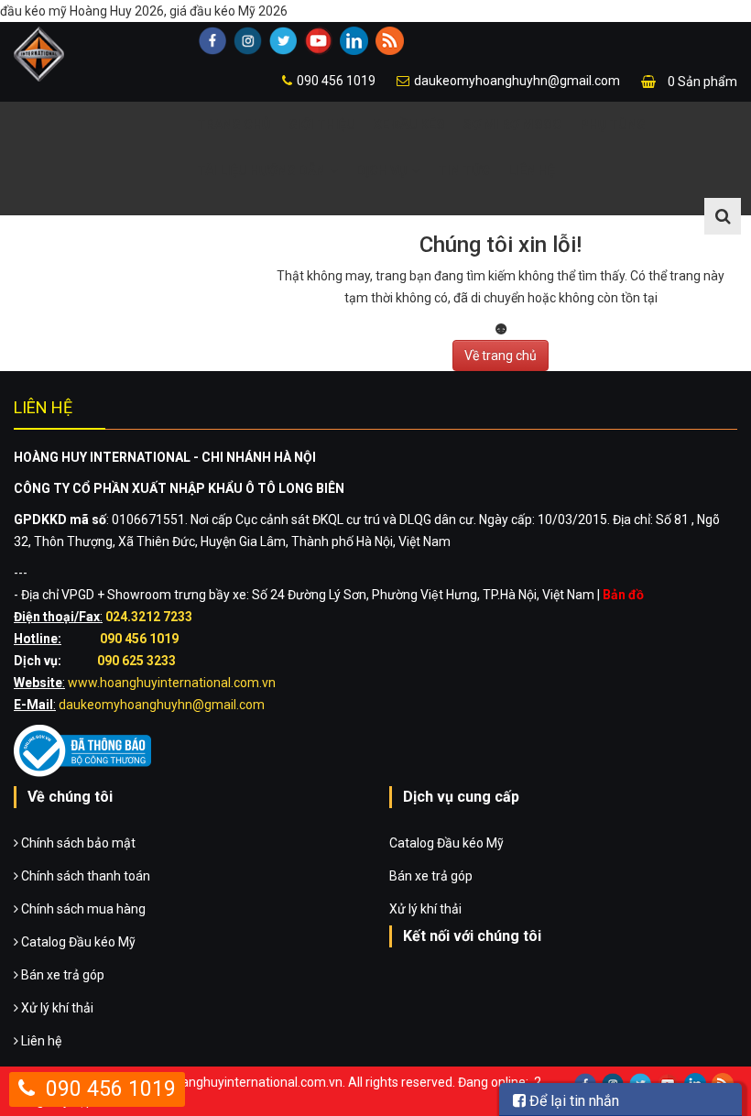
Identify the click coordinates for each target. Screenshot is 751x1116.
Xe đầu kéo (409, 124)
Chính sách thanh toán (84, 876)
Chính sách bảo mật (77, 843)
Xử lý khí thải (55, 1008)
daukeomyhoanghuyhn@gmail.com (517, 80)
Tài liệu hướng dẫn (261, 170)
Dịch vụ (381, 170)
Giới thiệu (321, 124)
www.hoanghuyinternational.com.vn (172, 682)
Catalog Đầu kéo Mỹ (77, 942)
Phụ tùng (613, 124)
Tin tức (464, 170)
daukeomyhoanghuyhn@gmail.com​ (162, 704)
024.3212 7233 (148, 616)
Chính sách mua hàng (82, 909)
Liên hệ (531, 170)
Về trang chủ (500, 355)
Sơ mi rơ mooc (512, 124)
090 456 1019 (336, 80)
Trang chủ (233, 124)
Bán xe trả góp (61, 975)
